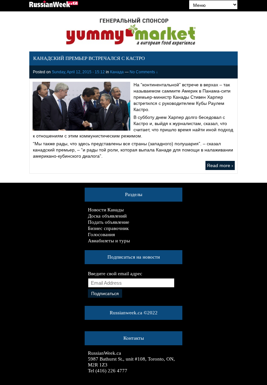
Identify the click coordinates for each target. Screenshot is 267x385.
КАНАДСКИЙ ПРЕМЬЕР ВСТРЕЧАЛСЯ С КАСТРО (89, 58)
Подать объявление (108, 222)
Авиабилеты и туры (109, 240)
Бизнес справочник (108, 228)
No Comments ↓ (144, 72)
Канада (117, 72)
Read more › (220, 165)
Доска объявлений (107, 216)
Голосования (101, 234)
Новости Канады (106, 209)
